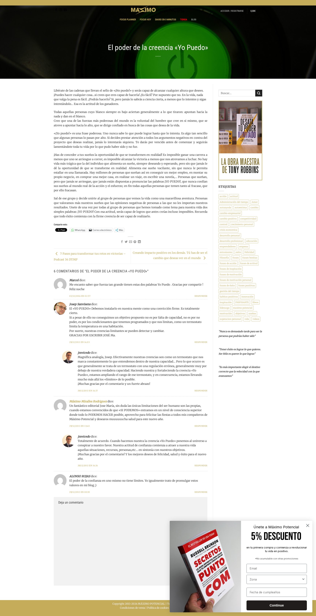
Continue (277, 605)
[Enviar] (258, 93)
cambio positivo (228, 218)
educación (251, 241)
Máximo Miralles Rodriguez (88, 401)
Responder (201, 296)
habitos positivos (229, 296)
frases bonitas (249, 257)
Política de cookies (158, 607)
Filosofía (224, 257)
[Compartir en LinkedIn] (139, 241)
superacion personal (230, 319)
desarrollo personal (230, 235)
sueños (252, 313)
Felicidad (249, 252)
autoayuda (225, 207)
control (223, 224)
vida (246, 319)
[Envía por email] (130, 241)
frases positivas (246, 285)
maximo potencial (242, 307)
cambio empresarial (230, 213)
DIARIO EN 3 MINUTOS (165, 19)
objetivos (240, 313)
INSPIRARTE (242, 302)
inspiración (226, 302)
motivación (226, 313)
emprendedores (228, 246)
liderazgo (225, 307)
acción (223, 196)
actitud (234, 196)
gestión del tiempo (229, 291)
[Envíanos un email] (65, 10)
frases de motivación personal (235, 280)
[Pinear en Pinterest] (134, 241)
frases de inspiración (231, 268)
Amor (255, 202)
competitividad (248, 218)
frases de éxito (227, 285)
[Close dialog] (307, 525)
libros (255, 302)
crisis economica (228, 229)
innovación (247, 296)
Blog (193, 19)
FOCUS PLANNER (128, 19)
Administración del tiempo (234, 202)
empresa (243, 246)
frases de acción (228, 263)
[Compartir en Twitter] (126, 241)
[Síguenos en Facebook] (56, 10)
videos (256, 319)
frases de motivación (231, 274)
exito (238, 252)
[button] (232, 10)
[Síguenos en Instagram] (60, 10)
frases (235, 257)
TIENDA (183, 19)
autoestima (241, 207)
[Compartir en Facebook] (122, 241)
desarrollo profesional (231, 241)
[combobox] (276, 579)
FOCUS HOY (145, 19)
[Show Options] (303, 579)
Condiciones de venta (132, 607)
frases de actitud (248, 263)
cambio (254, 207)
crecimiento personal (242, 224)
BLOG (158, 2)
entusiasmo (226, 252)
